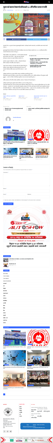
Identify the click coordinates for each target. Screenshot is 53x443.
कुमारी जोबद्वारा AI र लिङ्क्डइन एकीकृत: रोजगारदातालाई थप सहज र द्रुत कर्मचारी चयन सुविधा (26, 157)
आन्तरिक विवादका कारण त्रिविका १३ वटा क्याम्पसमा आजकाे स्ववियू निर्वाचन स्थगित (21, 258)
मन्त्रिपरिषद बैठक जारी (12, 263)
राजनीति (4, 303)
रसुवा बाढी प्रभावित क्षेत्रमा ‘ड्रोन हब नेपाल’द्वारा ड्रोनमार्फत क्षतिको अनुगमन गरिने (10, 157)
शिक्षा (4, 310)
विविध (4, 308)
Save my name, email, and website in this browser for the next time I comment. (23, 200)
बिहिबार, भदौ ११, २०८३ (7, 145)
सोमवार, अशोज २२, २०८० (13, 265)
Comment (6, 172)
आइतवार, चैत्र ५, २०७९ (13, 260)
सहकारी (4, 315)
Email (5, 194)
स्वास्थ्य (4, 322)
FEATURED (6, 139)
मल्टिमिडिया (5, 300)
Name (5, 188)
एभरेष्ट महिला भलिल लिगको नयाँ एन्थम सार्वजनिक (34, 387)
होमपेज (20, 406)
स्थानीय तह (5, 320)
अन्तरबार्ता (4, 283)
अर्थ (3, 285)
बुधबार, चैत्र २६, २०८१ (18, 10)
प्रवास (4, 295)
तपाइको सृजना (5, 293)
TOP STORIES (23, 153)
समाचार (27, 10)
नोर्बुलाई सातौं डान (21, 96)
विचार (4, 305)
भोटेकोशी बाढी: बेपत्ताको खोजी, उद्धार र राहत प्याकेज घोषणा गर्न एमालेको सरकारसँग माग (42, 157)
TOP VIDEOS (6, 278)
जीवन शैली (5, 290)
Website (29, 194)
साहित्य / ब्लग (5, 317)
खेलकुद (25, 10)
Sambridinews (10, 10)
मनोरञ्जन (4, 298)
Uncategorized (7, 281)
